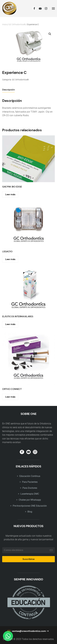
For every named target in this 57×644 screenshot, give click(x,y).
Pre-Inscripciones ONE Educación (29, 505)
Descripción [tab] (8, 89)
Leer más (10, 194)
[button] (49, 34)
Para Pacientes (29, 482)
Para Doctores (29, 488)
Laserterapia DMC (29, 493)
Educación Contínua (29, 476)
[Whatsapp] (8, 636)
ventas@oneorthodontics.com (29, 631)
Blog (29, 511)
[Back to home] (9, 8)
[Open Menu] (53, 8)
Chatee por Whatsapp (29, 499)
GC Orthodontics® (17, 24)
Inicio (4, 24)
